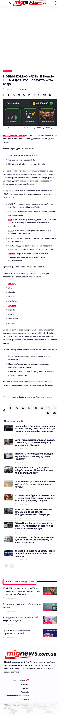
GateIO (11, 246)
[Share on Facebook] (8, 94)
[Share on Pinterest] (18, 94)
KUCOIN (11, 204)
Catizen (11, 314)
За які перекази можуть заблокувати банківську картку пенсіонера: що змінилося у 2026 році (35, 442)
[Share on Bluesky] (44, 94)
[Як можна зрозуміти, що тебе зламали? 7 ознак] (50, 607)
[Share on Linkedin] (29, 94)
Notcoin (11, 292)
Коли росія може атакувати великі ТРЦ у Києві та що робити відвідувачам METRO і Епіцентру (33, 512)
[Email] (49, 94)
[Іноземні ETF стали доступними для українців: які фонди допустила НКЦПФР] (8, 456)
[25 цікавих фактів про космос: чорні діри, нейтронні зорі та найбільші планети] (8, 553)
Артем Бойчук (22, 89)
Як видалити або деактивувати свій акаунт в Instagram (20, 619)
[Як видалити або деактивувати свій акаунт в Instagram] (50, 620)
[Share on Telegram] (34, 94)
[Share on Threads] (39, 94)
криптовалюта (45, 397)
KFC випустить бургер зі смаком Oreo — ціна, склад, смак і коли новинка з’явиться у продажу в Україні (35, 498)
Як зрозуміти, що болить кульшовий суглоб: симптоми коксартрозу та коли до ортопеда (35, 539)
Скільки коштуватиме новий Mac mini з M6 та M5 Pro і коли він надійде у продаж (35, 484)
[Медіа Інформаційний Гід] (30, 3)
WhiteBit (11, 253)
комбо (35, 397)
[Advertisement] (30, 37)
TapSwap (12, 305)
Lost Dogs (12, 283)
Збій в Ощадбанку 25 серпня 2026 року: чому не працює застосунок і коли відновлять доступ (34, 526)
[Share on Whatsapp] (23, 94)
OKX (10, 219)
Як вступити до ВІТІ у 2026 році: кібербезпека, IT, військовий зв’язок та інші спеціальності (34, 470)
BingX (10, 238)
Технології (7, 71)
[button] (5, 3)
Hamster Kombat (18, 397)
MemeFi (11, 310)
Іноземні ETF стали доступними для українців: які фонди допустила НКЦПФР (34, 456)
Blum (10, 288)
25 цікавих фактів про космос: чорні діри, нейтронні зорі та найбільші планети (35, 553)
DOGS (10, 296)
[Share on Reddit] (42, 407)
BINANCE (12, 211)
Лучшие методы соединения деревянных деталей (17, 632)
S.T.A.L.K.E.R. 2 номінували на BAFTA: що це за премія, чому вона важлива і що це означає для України (21, 591)
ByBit (10, 230)
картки (29, 397)
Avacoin (11, 323)
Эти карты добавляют (14, 135)
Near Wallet (13, 318)
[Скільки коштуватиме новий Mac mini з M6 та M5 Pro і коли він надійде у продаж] (8, 483)
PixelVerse (12, 301)
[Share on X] (13, 94)
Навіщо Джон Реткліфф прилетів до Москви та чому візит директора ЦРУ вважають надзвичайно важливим (35, 429)
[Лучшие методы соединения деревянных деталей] (50, 633)
